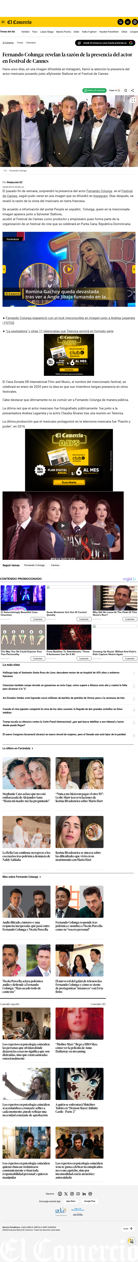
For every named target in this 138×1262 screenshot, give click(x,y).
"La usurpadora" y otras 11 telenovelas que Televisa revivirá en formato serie (59, 331)
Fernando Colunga (99, 191)
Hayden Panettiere (109, 31)
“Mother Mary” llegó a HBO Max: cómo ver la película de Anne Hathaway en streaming (77, 1047)
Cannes (55, 565)
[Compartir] (132, 90)
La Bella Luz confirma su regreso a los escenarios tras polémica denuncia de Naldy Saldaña (26, 856)
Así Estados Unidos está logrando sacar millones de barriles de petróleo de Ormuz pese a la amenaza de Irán (64, 697)
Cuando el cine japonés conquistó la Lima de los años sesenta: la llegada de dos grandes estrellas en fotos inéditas (63, 711)
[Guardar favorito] (126, 90)
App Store (70, 1201)
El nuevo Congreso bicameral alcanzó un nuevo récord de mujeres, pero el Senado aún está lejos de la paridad (64, 734)
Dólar (76, 31)
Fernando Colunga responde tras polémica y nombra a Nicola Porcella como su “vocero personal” (79, 925)
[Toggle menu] (3, 22)
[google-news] (90, 1194)
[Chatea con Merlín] (120, 22)
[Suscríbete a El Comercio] (127, 22)
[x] (66, 1194)
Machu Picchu (63, 31)
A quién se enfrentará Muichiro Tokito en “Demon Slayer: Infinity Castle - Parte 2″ (77, 1108)
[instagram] (72, 1194)
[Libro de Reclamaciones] (78, 1211)
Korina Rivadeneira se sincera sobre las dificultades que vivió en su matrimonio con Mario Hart (78, 856)
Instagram (100, 196)
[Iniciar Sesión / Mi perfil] (135, 22)
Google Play (89, 1201)
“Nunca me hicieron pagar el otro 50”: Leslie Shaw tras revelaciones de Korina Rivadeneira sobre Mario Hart (80, 797)
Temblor (25, 31)
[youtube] (78, 1194)
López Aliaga (47, 31)
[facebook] (60, 1194)
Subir (126, 1229)
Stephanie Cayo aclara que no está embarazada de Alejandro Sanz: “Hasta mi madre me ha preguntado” (26, 797)
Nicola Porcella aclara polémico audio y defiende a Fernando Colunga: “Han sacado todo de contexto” (23, 986)
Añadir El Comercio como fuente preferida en (105, 43)
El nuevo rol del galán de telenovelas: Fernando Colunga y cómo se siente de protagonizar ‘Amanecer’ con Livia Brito (79, 986)
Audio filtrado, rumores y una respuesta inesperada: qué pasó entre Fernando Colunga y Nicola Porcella (26, 925)
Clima (124, 31)
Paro (34, 31)
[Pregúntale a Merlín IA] (131, 1241)
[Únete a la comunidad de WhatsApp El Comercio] (94, 90)
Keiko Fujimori (89, 31)
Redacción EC (15, 182)
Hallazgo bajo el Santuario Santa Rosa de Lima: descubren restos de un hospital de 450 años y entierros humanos (61, 674)
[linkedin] (84, 1194)
